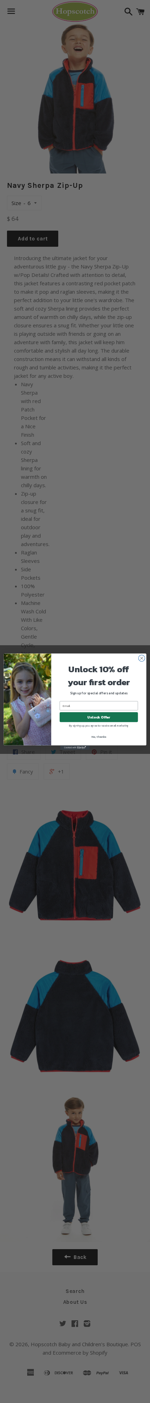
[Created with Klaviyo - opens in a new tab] (75, 747)
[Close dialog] (141, 658)
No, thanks (98, 736)
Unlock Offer (98, 717)
